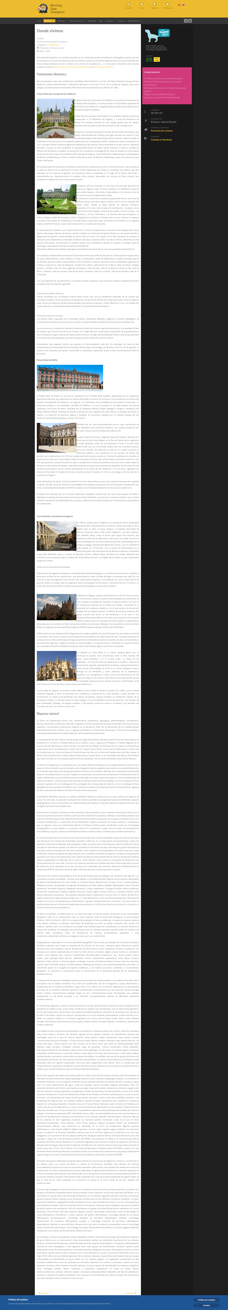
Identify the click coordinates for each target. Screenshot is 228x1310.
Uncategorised (52, 45)
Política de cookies (206, 1300)
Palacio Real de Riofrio (104, 67)
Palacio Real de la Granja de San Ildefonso (71, 67)
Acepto (206, 1305)
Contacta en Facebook (161, 139)
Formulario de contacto (162, 130)
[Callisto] (52, 8)
